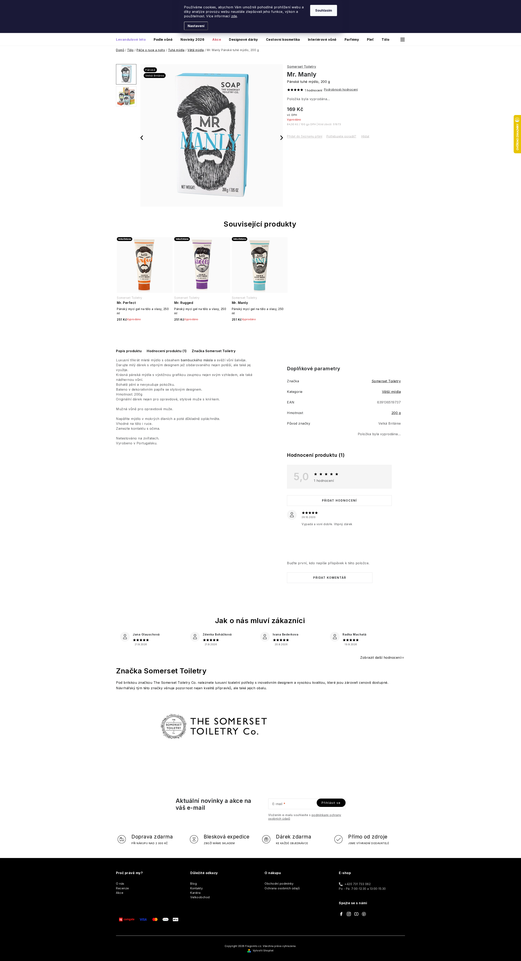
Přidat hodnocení (339, 500)
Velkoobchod (200, 897)
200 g (396, 413)
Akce (119, 892)
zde (234, 16)
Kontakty (196, 888)
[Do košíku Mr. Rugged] (202, 330)
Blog (193, 883)
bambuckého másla (197, 360)
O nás (120, 883)
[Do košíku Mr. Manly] (259, 330)
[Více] (400, 39)
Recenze (122, 888)
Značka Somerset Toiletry (213, 351)
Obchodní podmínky (279, 883)
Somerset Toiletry (301, 67)
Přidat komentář (329, 577)
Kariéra (195, 892)
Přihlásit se (331, 802)
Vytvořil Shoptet (263, 950)
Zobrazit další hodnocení (380, 657)
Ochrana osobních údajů (282, 888)
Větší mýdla (391, 392)
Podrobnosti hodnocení (341, 89)
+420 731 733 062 (358, 884)
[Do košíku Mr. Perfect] (144, 330)
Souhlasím (323, 10)
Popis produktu (129, 351)
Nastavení (196, 26)
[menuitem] (133, 39)
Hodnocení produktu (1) (167, 351)
